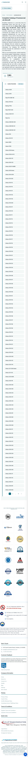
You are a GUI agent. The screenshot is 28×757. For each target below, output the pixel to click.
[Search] (22, 2)
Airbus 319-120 (9, 251)
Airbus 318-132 (9, 194)
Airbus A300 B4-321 (10, 130)
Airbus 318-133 (9, 198)
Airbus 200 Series (10, 150)
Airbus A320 (9, 89)
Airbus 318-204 (9, 202)
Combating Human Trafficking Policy (9, 703)
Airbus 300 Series (10, 170)
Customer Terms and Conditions (8, 712)
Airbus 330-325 (9, 457)
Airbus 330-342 (9, 465)
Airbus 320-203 (9, 356)
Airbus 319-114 (9, 227)
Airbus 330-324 (9, 453)
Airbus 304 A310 (10, 174)
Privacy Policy (4, 696)
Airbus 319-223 (9, 352)
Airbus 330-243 (9, 409)
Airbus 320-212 (9, 360)
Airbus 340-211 (9, 473)
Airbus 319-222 (9, 348)
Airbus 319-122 (9, 259)
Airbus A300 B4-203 (11, 122)
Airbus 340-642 (9, 489)
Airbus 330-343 (9, 469)
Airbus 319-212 (9, 332)
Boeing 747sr (9, 105)
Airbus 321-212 (9, 372)
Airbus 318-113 (9, 182)
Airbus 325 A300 (10, 376)
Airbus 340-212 (9, 477)
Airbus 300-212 (9, 158)
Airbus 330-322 (9, 445)
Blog (2, 685)
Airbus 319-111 (9, 215)
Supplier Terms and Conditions (8, 710)
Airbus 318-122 (9, 101)
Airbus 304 (8, 134)
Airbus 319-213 (9, 336)
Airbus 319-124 (9, 267)
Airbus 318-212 (9, 211)
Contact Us (3, 681)
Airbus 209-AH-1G (10, 154)
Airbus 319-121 (9, 255)
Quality (2, 683)
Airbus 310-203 (9, 178)
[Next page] (21, 494)
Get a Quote (4, 689)
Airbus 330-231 (9, 396)
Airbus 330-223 (9, 392)
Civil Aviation (9, 15)
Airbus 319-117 (9, 239)
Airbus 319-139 (9, 328)
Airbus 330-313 (9, 437)
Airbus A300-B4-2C (10, 126)
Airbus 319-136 (9, 316)
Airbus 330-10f (9, 380)
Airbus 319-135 (9, 312)
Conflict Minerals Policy (6, 701)
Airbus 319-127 (9, 279)
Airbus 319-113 (9, 223)
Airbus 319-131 (9, 295)
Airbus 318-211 (9, 206)
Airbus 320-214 (9, 364)
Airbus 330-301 (9, 413)
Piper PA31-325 (9, 109)
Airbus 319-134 (9, 308)
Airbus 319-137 (9, 320)
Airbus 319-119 (9, 247)
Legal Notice (4, 728)
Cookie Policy (4, 699)
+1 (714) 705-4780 (7, 651)
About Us (3, 679)
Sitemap (3, 687)
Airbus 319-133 (9, 303)
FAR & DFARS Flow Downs (7, 730)
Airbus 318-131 (9, 138)
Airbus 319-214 (9, 340)
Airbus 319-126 (9, 275)
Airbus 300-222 (9, 162)
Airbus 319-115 (9, 231)
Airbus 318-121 (9, 190)
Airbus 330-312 (9, 433)
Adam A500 (8, 142)
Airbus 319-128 (9, 283)
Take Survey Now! (5, 669)
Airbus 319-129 (9, 287)
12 (18, 493)
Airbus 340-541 (9, 485)
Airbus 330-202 (9, 384)
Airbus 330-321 (9, 441)
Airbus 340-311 (9, 481)
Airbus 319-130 (9, 291)
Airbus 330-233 (9, 405)
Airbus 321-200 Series (11, 368)
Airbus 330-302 (9, 417)
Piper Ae (8, 118)
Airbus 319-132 (9, 299)
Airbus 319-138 (9, 324)
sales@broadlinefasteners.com (10, 649)
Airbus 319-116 (9, 235)
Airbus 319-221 (9, 344)
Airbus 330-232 (9, 400)
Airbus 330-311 (9, 429)
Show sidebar (7, 8)
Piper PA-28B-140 (10, 97)
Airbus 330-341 (9, 461)
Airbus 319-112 (9, 219)
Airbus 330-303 (9, 421)
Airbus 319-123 (9, 263)
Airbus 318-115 (9, 186)
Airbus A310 (8, 93)
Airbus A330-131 (10, 113)
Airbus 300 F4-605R (10, 166)
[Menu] (25, 2)
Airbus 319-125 (9, 271)
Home (3, 15)
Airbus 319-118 (9, 243)
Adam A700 (8, 146)
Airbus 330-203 (9, 388)
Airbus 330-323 (9, 449)
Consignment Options (6, 733)
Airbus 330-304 (9, 425)
